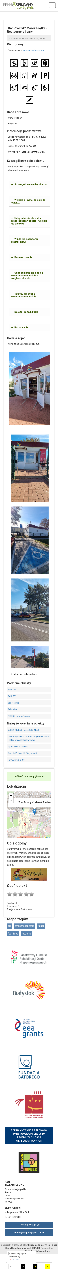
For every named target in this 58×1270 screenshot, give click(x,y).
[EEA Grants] (29, 1028)
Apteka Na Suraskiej (18, 746)
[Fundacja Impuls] (29, 1162)
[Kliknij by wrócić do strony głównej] (17, 5)
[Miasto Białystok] (29, 990)
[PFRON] (29, 957)
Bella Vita (12, 709)
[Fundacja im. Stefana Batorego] (29, 1066)
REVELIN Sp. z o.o (16, 760)
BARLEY (12, 696)
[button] (34, 811)
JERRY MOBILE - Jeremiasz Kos (23, 730)
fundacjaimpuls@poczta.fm (29, 1232)
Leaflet (48, 837)
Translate (15, 1260)
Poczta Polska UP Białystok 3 (22, 753)
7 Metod (12, 689)
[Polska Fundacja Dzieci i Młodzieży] (29, 1104)
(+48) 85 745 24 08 (29, 1224)
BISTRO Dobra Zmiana (19, 716)
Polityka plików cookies (37, 1251)
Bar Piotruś (13, 703)
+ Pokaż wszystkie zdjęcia (24, 674)
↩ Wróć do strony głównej (29, 776)
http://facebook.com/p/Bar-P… (29, 152)
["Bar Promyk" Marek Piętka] (29, 388)
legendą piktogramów (33, 50)
